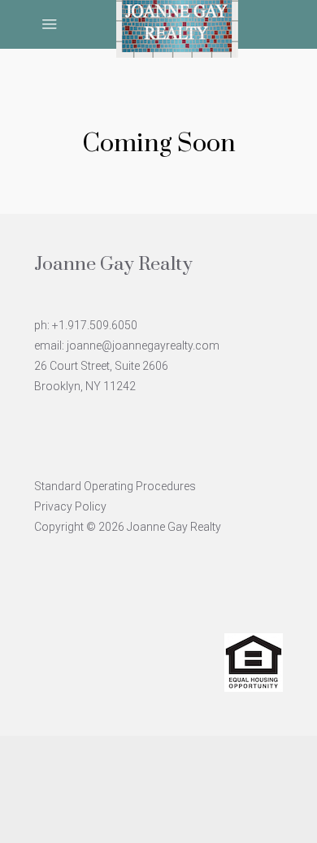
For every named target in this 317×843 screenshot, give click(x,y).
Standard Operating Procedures (115, 486)
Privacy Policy (70, 506)
